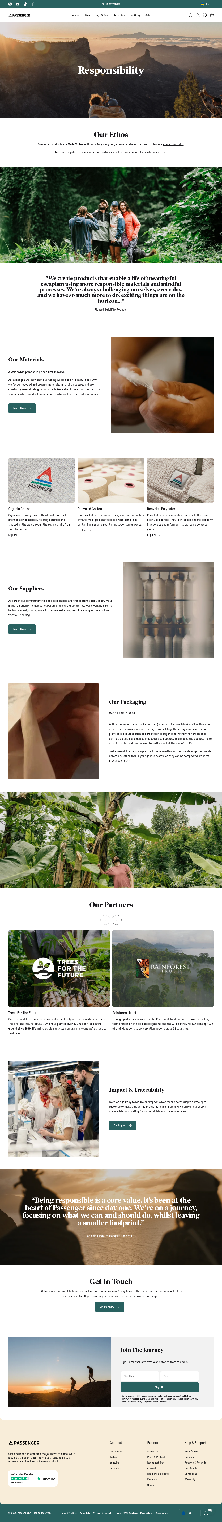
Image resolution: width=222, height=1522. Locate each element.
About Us (152, 1451)
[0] (205, 15)
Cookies (96, 1513)
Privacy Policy (85, 1513)
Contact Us (191, 1473)
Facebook (115, 1468)
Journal (151, 1468)
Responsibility (155, 1462)
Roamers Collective (158, 1473)
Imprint (118, 1513)
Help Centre (191, 1451)
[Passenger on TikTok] (25, 4)
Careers (151, 1485)
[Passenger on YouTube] (17, 4)
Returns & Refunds (195, 1462)
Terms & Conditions (69, 1513)
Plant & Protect (156, 1457)
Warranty (190, 1479)
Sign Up (159, 1387)
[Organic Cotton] (41, 480)
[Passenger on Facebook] (33, 4)
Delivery (189, 1457)
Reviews (152, 1479)
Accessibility (107, 1513)
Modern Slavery (146, 1513)
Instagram (115, 1451)
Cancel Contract (162, 1513)
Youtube (114, 1462)
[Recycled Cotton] (111, 480)
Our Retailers (192, 1468)
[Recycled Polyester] (180, 480)
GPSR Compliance (130, 1513)
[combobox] (207, 4)
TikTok (113, 1457)
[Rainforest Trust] (163, 968)
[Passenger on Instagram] (10, 4)
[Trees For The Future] (59, 968)
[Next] (117, 920)
